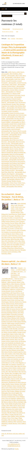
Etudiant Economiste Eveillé (9, 321)
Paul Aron (22, 389)
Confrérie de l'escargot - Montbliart (11, 216)
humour (12, 339)
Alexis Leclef (18, 207)
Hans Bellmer (18, 106)
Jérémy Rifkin (20, 350)
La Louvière (11, 228)
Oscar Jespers (20, 156)
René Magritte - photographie (15, 174)
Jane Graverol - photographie (13, 116)
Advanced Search (6, 16)
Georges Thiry (15, 104)
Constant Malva (13, 90)
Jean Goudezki (9, 343)
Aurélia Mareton (11, 295)
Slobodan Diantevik (14, 250)
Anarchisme (21, 287)
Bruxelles (3, 86)
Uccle (20, 414)
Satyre (19, 405)
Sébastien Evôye (19, 179)
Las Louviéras (14, 359)
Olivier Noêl (9, 243)
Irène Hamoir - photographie (13, 108)
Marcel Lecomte (20, 142)
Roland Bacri (10, 248)
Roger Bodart (15, 176)
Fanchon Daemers (10, 221)
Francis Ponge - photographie (14, 97)
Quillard (19, 398)
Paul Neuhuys (13, 163)
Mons (18, 380)
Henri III (7, 337)
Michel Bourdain (15, 239)
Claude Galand (21, 214)
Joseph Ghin (17, 227)
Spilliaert (3, 409)
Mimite (22, 239)
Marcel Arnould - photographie (9, 133)
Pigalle (17, 393)
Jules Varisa (16, 354)
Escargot (18, 219)
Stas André (15, 409)
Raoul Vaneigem (5, 246)
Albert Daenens (15, 284)
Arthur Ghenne (19, 209)
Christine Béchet (15, 212)
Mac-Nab (8, 371)
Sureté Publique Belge (16, 411)
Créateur (13, 38)
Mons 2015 (4, 241)
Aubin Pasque (5, 84)
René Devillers (12, 400)
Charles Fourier (10, 303)
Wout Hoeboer (18, 186)
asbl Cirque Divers (15, 293)
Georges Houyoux (6, 104)
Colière (12, 307)
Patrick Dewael (15, 389)
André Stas (17, 79)
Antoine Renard (5, 291)
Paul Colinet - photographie (9, 159)
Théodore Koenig (6, 181)
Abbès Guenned (11, 282)
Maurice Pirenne (19, 150)
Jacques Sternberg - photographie (12, 114)
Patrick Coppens (5, 389)
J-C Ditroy (9, 225)
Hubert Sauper (5, 339)
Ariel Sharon (18, 291)
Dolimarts (14, 311)
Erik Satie (13, 320)
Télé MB (9, 413)
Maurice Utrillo (15, 379)
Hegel (3, 337)
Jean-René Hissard (11, 350)
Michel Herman (5, 380)
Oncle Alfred (8, 387)
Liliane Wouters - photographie (15, 127)
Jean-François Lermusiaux (12, 347)
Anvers (12, 291)
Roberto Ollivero (13, 402)
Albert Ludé (18, 75)
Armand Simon (5, 293)
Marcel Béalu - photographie (9, 134)
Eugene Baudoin (21, 321)
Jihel (2, 352)
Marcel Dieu (4, 375)
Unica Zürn (12, 184)
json (17, 433)
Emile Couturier (5, 320)
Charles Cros (18, 302)
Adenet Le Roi (20, 282)
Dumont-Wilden (5, 314)
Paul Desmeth (5, 161)
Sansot (15, 405)
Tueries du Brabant (12, 252)
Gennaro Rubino (12, 332)
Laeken (8, 359)
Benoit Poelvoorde (13, 296)
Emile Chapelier (20, 318)
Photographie (5, 168)
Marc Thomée (5, 373)
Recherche (25, 14)
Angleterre (12, 289)
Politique (14, 395)
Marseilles (4, 377)
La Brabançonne (10, 357)
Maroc (19, 375)
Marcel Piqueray (10, 145)
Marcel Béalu (22, 133)
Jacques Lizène (14, 341)
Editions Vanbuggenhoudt (8, 316)
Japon (3, 343)
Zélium (9, 253)
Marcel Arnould (21, 131)
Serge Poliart (5, 250)
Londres (19, 368)
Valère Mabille (11, 416)
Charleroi (11, 302)
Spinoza (9, 409)
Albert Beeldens (13, 74)
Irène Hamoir (18, 108)
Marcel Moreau (8, 237)
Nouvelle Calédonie (6, 386)
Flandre (19, 325)
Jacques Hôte (18, 109)
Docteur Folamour (6, 311)
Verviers (18, 184)
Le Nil (12, 362)
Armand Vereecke (21, 83)
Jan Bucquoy (22, 341)
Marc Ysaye (22, 373)
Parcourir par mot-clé (18, 29)
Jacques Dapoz (16, 225)
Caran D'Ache (10, 300)
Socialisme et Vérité (16, 407)
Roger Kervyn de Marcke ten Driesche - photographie (13, 178)
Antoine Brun (19, 289)
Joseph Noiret (13, 124)
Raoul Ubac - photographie (15, 172)
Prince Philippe (20, 396)
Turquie (11, 414)
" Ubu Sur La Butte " (17, 280)
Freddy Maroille (13, 329)
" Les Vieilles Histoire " (7, 278)
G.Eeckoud (20, 329)
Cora (15, 307)
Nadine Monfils (5, 384)
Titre (9, 38)
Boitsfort (21, 296)
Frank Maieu (4, 329)
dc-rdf (6, 433)
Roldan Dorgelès (13, 404)
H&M (7, 336)
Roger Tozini (4, 404)
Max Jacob (22, 379)
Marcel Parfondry (17, 237)
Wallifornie (4, 421)
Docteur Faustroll (20, 309)
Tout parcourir (6, 29)
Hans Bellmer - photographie (13, 107)
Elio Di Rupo (7, 318)
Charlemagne (5, 302)
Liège (18, 125)
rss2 (2, 435)
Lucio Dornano (21, 370)
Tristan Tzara (13, 183)
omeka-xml (21, 433)
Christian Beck (5, 305)
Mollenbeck (13, 380)
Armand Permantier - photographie (11, 82)
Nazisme (17, 384)
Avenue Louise (20, 295)
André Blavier (16, 77)
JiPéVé (12, 227)
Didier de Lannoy (10, 309)
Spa (23, 407)
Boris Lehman (5, 298)
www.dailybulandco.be (14, 444)
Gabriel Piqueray (13, 100)
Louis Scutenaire (5, 129)
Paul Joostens (13, 161)
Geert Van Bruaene (20, 102)
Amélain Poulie (5, 287)
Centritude (19, 210)
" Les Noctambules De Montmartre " (15, 275)
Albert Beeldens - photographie (11, 74)
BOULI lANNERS (13, 298)
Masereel (10, 377)
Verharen (3, 418)
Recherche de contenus (7, 31)
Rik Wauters (4, 402)
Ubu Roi (16, 414)
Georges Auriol (21, 332)
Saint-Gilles (9, 405)
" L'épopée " (20, 268)
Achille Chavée (12, 72)
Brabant (21, 298)
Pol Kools (9, 395)
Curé (22, 216)
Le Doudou (22, 230)
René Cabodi (4, 400)
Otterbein (19, 387)
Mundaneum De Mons (15, 382)
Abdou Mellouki (21, 203)
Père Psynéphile (14, 244)
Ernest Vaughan (20, 320)
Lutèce (3, 371)
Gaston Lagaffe (13, 330)
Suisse (8, 411)
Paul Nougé (12, 165)
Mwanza (23, 382)
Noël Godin (18, 241)
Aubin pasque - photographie (17, 84)
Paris (24, 387)
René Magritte (15, 246)
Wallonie (10, 421)
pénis (8, 244)
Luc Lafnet (13, 370)
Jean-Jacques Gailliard (15, 120)
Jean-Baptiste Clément (11, 345)
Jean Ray (16, 118)
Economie (20, 314)
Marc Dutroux (22, 371)
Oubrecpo (16, 243)
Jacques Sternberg (14, 113)
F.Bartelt (3, 323)
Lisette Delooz (15, 234)
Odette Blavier (12, 156)
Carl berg (17, 300)
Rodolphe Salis (22, 402)
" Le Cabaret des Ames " (17, 271)
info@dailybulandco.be (14, 446)
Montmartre (4, 382)
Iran (19, 339)
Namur (12, 384)
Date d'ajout (19, 38)
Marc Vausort (13, 131)
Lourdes (8, 370)
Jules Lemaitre (8, 354)
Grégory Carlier (13, 334)
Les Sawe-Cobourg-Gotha (12, 365)
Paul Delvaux (20, 159)
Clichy (7, 307)
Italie (22, 339)
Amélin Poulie (14, 287)
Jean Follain (18, 117)
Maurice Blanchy (17, 377)
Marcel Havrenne (14, 140)
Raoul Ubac (4, 172)
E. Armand (15, 218)
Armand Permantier (11, 81)
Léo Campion (13, 125)
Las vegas (21, 359)
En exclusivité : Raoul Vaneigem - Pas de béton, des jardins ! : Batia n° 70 (12, 197)
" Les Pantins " (22, 277)
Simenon (8, 407)
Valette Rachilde (20, 416)
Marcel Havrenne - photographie (12, 141)
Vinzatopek (20, 420)
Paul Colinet (21, 158)
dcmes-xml (12, 433)
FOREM (9, 327)
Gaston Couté (5, 330)
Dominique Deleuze (12, 312)
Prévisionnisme (11, 396)
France (13, 327)
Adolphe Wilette (5, 284)
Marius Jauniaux (5, 239)
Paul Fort (4, 391)
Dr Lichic (9, 218)
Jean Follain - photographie (13, 117)
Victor (8, 418)
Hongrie (21, 337)
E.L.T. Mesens (13, 93)
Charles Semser (19, 303)
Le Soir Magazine (19, 362)
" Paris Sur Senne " (19, 278)
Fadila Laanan (10, 323)
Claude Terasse (14, 305)
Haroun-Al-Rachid (20, 336)
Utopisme (4, 416)
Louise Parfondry (12, 235)
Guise (19, 334)
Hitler (16, 337)
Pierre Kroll (11, 393)
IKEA (16, 339)
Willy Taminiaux (17, 421)
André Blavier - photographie (12, 78)
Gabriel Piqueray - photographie (12, 101)
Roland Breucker (19, 248)
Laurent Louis (15, 230)
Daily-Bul (20, 307)
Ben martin (4, 296)
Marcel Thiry (12, 147)
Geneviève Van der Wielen (11, 223)
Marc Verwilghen (14, 373)
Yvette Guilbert (21, 423)
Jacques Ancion (5, 341)
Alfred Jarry (10, 286)
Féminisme (4, 325)
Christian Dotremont (7, 88)
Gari (2, 223)
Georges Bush (5, 334)
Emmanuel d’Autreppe (14, 95)
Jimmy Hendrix (8, 352)
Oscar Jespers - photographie (9, 158)
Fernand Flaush (12, 325)
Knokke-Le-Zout (9, 355)
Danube (3, 309)
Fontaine (3, 327)
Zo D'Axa (3, 425)
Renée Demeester (6, 176)
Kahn (21, 354)
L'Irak (15, 355)
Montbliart (11, 241)
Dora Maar (21, 312)
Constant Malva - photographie (12, 91)
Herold (12, 337)
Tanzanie (3, 413)
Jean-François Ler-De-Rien (12, 346)
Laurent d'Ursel (5, 361)
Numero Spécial (16, 386)
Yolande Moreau (12, 423)
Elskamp (13, 318)
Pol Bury (7, 170)
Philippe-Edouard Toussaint (17, 167)
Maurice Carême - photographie (12, 149)
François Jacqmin (6, 99)
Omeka (16, 449)
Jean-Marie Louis (17, 348)
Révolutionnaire (21, 400)
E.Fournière (14, 314)
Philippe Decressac (20, 391)
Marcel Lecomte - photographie (10, 143)
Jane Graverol (19, 115)
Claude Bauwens (12, 214)
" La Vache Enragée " (20, 270)
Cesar (21, 300)
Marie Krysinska (13, 375)
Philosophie (4, 393)
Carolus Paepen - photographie (15, 86)
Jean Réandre (17, 343)
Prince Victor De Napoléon (8, 398)
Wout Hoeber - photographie (12, 185)
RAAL (23, 398)
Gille (20, 223)
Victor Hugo (14, 418)
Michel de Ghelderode (7, 152)
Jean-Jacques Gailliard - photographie (13, 121)
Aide (17, 31)
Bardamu (13, 210)
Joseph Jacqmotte (18, 352)
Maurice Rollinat (5, 379)
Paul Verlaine (10, 391)
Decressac (4, 218)
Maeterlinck (14, 371)
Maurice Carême (13, 149)
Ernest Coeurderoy (10, 219)
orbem (14, 387)
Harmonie (12, 336)
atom (2, 433)
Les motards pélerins (15, 232)
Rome (20, 404)
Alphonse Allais (18, 286)
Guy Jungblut (10, 106)
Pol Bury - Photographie (16, 170)
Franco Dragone (20, 221)
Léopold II (19, 364)
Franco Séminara (20, 327)
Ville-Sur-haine (12, 420)
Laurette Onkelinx (15, 361)
